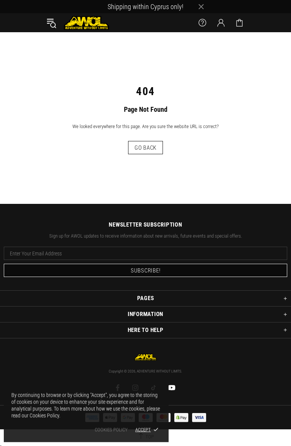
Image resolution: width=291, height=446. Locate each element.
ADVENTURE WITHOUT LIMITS (86, 23)
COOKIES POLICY (111, 429)
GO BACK (145, 147)
